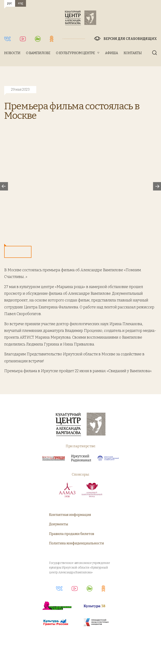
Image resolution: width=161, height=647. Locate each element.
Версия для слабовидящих (130, 39)
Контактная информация (70, 515)
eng (20, 3)
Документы (58, 524)
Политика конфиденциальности (76, 543)
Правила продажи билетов (71, 534)
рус (9, 3)
